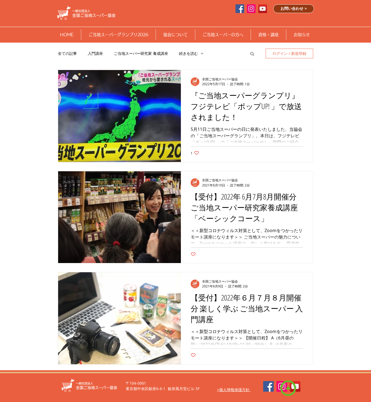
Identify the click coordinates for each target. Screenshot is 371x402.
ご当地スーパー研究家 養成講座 (141, 53)
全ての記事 (67, 53)
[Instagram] (251, 8)
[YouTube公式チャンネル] (262, 8)
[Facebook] (268, 386)
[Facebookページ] (239, 8)
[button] (118, 34)
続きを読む (188, 53)
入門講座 (95, 53)
